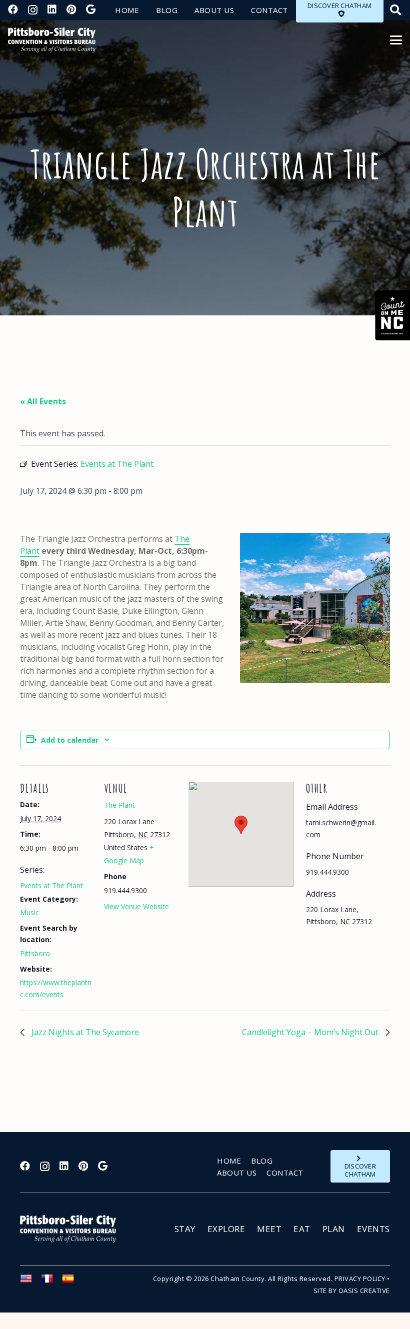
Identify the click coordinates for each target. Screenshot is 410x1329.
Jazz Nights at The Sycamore (84, 1032)
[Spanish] (72, 1281)
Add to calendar (69, 740)
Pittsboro (35, 953)
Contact (285, 1173)
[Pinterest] (71, 9)
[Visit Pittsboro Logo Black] (52, 39)
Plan (333, 1229)
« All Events (43, 401)
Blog (261, 1161)
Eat (302, 1229)
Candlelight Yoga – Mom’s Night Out (311, 1032)
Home (229, 1161)
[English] (30, 1281)
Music (29, 912)
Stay (185, 1229)
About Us (236, 1173)
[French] (51, 1281)
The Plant (119, 805)
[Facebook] (13, 9)
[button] (396, 40)
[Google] (91, 9)
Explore (227, 1229)
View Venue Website (136, 906)
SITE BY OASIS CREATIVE (352, 1290)
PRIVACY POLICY (360, 1278)
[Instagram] (33, 9)
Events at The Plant (51, 885)
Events (373, 1229)
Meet (269, 1229)
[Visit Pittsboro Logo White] (72, 1229)
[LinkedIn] (52, 9)
